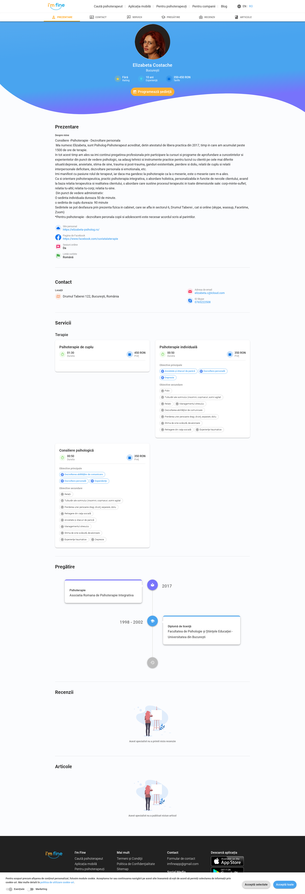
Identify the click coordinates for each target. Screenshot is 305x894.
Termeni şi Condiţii (129, 858)
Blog (224, 6)
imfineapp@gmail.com (183, 864)
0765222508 (203, 302)
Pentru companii (203, 6)
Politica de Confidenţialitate (136, 864)
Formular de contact (181, 858)
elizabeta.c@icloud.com (210, 293)
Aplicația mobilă (139, 6)
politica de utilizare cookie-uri (57, 882)
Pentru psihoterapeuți (171, 6)
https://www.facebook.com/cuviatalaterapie (90, 238)
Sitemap (122, 869)
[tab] (62, 17)
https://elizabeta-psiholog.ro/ (81, 229)
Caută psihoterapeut (108, 6)
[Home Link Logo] (54, 855)
